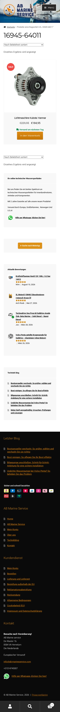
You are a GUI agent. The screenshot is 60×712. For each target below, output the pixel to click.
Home (10, 519)
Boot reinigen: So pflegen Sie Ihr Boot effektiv (30, 391)
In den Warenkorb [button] (30, 135)
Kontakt (11, 545)
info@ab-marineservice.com (17, 661)
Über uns (11, 535)
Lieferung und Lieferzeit (18, 579)
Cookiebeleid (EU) (16, 605)
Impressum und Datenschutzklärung (24, 611)
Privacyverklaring (40, 695)
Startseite (11, 27)
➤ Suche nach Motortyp (30, 246)
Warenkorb (46, 704)
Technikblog (13, 540)
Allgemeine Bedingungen (19, 600)
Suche (30, 706)
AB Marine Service (16, 524)
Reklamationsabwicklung (19, 589)
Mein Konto (12, 529)
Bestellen (11, 573)
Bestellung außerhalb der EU (21, 584)
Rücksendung (13, 595)
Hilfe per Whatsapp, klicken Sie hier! (30, 218)
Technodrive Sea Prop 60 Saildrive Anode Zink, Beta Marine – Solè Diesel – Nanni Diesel (33, 316)
